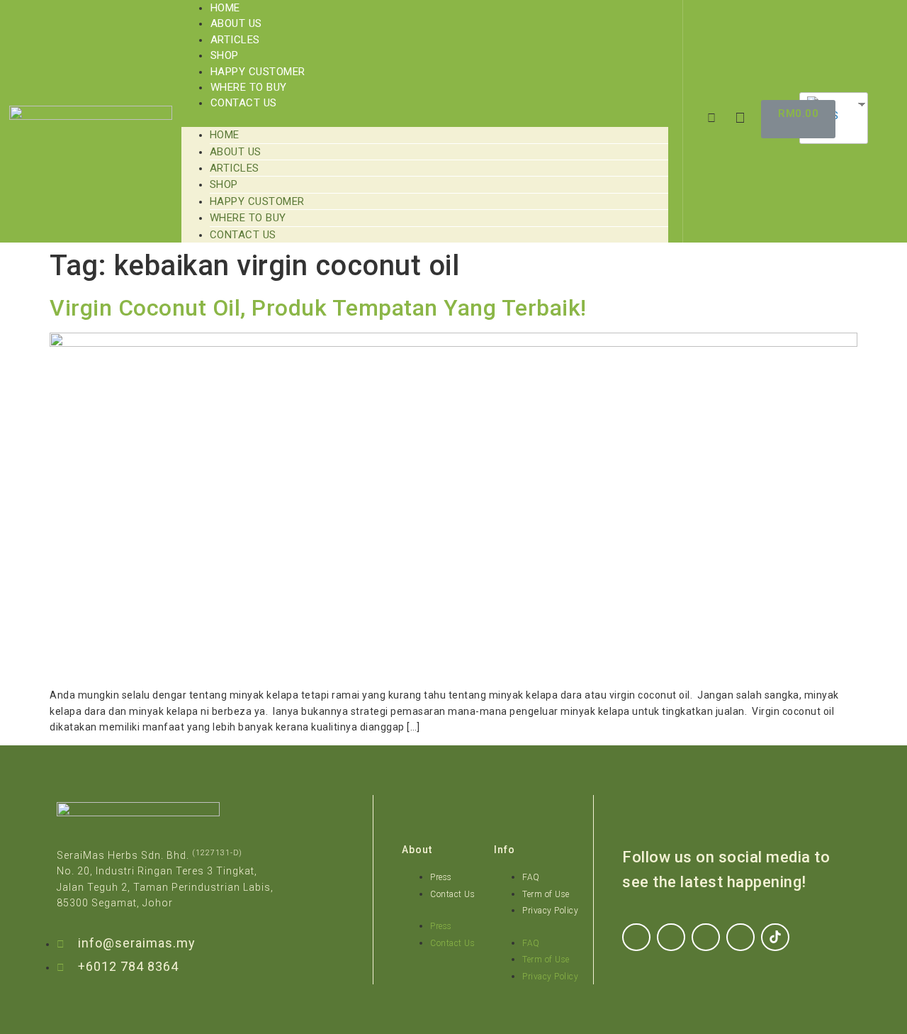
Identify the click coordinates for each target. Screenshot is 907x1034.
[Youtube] (740, 937)
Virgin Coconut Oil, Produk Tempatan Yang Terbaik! (318, 307)
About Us (236, 23)
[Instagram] (671, 937)
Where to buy (248, 87)
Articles (235, 39)
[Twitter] (706, 937)
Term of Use (546, 894)
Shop (224, 55)
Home (225, 7)
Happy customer (257, 71)
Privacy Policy (550, 911)
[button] (424, 119)
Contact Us (243, 102)
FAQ (531, 877)
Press (441, 877)
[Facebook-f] (636, 937)
